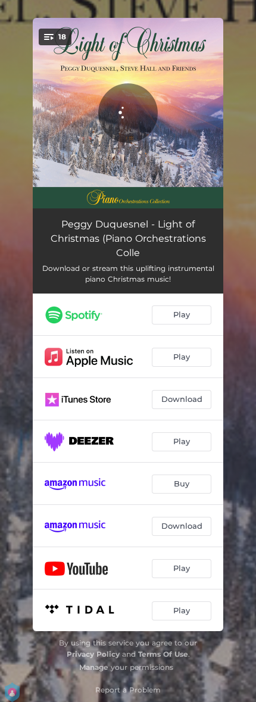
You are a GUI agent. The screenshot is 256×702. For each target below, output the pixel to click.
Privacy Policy (93, 654)
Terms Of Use (163, 654)
